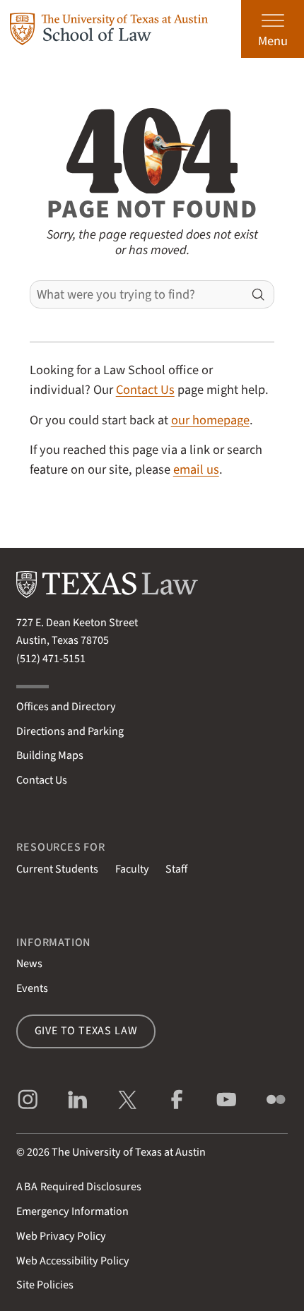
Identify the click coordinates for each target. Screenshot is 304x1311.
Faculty (132, 869)
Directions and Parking (70, 731)
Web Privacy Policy (61, 1236)
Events (32, 988)
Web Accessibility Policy (72, 1261)
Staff (176, 869)
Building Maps (49, 755)
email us (196, 469)
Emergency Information (72, 1211)
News (29, 963)
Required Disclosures (78, 1187)
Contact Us (145, 390)
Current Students (57, 869)
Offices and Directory (66, 706)
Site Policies (45, 1285)
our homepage (210, 420)
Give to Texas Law (86, 1030)
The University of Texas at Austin (129, 1152)
